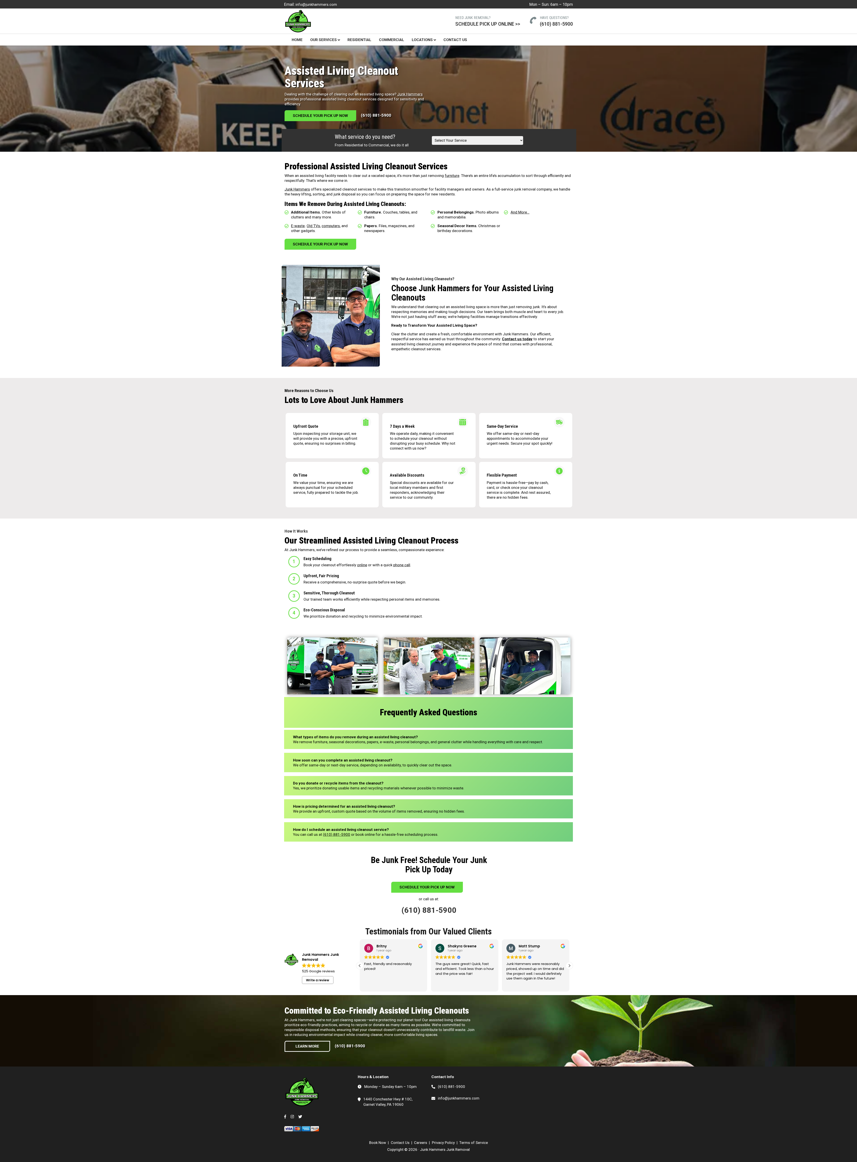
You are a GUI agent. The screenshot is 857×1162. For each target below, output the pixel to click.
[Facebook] (285, 1114)
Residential (359, 39)
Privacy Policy (443, 1142)
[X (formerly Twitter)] (300, 1114)
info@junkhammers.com (316, 4)
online (362, 565)
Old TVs (313, 226)
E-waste (298, 226)
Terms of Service (473, 1142)
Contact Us (455, 39)
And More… (520, 212)
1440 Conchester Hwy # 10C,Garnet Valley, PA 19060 (387, 1102)
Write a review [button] (317, 980)
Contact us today (517, 339)
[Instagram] (292, 1114)
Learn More (307, 1046)
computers (331, 226)
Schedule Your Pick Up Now (320, 115)
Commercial (391, 39)
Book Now (377, 1142)
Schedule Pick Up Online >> (487, 24)
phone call (401, 565)
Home (297, 39)
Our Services (323, 39)
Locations (422, 39)
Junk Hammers (410, 94)
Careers (420, 1142)
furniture (452, 175)
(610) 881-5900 (556, 24)
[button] (569, 965)
